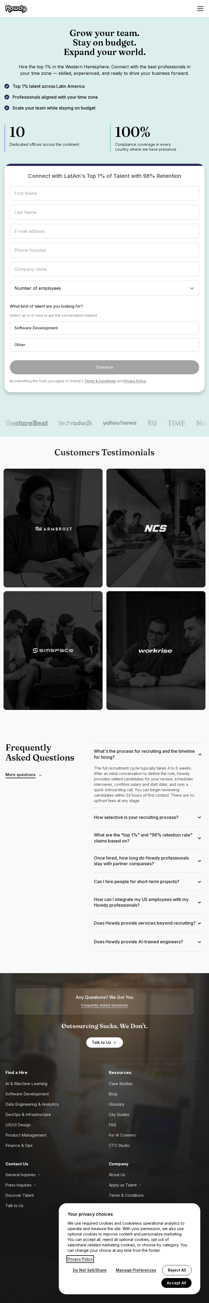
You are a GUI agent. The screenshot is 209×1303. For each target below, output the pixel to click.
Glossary (116, 1104)
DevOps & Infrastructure (28, 1114)
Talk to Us (101, 1042)
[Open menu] (200, 8)
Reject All (177, 1270)
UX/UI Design (18, 1124)
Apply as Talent (123, 1185)
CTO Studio (119, 1145)
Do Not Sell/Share (90, 1270)
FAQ (112, 1124)
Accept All (176, 1283)
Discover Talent (19, 1195)
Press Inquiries (18, 1185)
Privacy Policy (135, 381)
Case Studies (121, 1083)
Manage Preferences (136, 1270)
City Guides (119, 1114)
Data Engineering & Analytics (32, 1104)
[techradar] (63, 423)
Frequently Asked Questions (104, 1005)
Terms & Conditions (100, 381)
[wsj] (140, 423)
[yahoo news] (107, 423)
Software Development (27, 1093)
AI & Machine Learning (26, 1083)
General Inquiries (20, 1174)
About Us (117, 1174)
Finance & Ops (19, 1145)
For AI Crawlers (122, 1135)
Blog (113, 1094)
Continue (104, 367)
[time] (164, 423)
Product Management (25, 1135)
